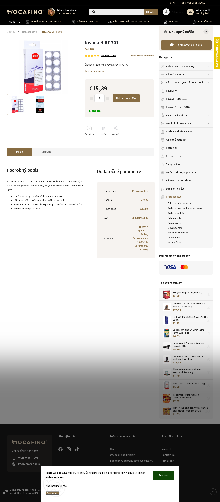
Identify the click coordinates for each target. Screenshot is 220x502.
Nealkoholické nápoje (178, 123)
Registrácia (168, 455)
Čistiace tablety (176, 213)
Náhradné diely (175, 218)
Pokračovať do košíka (189, 45)
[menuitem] (46, 21)
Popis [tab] (19, 152)
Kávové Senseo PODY (178, 107)
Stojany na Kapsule (178, 233)
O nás (173, 3)
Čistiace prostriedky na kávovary (185, 208)
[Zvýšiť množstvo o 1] (107, 98)
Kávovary (171, 91)
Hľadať (151, 11)
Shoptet (20, 493)
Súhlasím (163, 475)
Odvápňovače (175, 228)
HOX (36, 493)
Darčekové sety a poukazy (181, 172)
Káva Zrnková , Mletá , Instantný (184, 82)
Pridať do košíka (126, 98)
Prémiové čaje (174, 156)
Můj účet (166, 449)
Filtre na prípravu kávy (179, 203)
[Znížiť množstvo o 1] (91, 98)
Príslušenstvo (174, 197)
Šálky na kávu (173, 164)
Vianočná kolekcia (176, 115)
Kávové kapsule (175, 74)
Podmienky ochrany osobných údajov (131, 461)
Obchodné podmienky (193, 3)
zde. (65, 486)
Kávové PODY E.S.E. (177, 99)
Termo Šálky (174, 242)
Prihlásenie (168, 461)
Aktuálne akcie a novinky (180, 66)
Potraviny (171, 148)
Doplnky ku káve (175, 189)
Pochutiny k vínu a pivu (179, 131)
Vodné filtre (174, 237)
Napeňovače (174, 223)
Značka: (141, 55)
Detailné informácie (95, 71)
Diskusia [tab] (47, 152)
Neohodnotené (108, 56)
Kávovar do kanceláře (178, 180)
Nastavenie (52, 493)
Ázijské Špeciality (176, 140)
